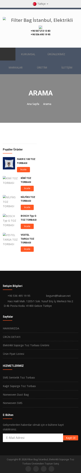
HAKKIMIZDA (11, 328)
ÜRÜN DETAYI (11, 337)
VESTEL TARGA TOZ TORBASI (27, 238)
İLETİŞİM (66, 67)
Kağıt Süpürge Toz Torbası (19, 386)
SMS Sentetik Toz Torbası (19, 377)
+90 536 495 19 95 (40, 34)
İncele (23, 169)
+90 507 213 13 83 (40, 30)
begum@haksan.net (58, 295)
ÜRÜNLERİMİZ (56, 54)
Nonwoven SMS (12, 403)
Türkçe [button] (41, 4)
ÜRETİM (42, 67)
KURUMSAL (28, 54)
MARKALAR (16, 67)
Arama (47, 104)
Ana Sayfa (33, 104)
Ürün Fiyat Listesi (13, 354)
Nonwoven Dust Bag (16, 394)
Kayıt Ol (70, 438)
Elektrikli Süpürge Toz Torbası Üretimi (26, 345)
